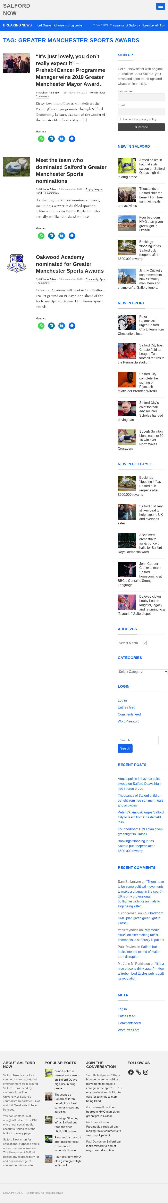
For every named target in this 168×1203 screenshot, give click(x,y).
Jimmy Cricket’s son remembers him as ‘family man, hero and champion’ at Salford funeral (140, 279)
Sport (39, 193)
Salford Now (16, 9)
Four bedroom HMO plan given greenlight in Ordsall (140, 918)
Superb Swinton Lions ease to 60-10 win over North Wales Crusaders (141, 440)
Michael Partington (49, 92)
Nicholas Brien (47, 189)
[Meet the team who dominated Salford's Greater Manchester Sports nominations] (16, 166)
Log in (122, 700)
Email (121, 105)
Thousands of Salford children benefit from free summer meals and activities (140, 197)
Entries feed (126, 707)
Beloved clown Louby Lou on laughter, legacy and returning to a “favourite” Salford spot (141, 605)
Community (92, 279)
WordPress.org (129, 721)
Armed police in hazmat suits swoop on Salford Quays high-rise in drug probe (141, 168)
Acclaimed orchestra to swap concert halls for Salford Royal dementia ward (140, 543)
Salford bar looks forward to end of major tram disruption (139, 951)
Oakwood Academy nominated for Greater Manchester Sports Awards (70, 264)
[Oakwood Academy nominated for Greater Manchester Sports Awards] (16, 263)
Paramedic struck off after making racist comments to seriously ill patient (141, 935)
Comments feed (129, 714)
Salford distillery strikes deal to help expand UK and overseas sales (140, 515)
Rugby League (94, 189)
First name (125, 91)
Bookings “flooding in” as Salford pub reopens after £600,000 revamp (139, 250)
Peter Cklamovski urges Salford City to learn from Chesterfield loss (141, 325)
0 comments (42, 96)
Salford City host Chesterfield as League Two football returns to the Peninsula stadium (141, 354)
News (102, 92)
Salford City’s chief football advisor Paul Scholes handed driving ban (140, 411)
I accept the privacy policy (139, 119)
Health (94, 92)
